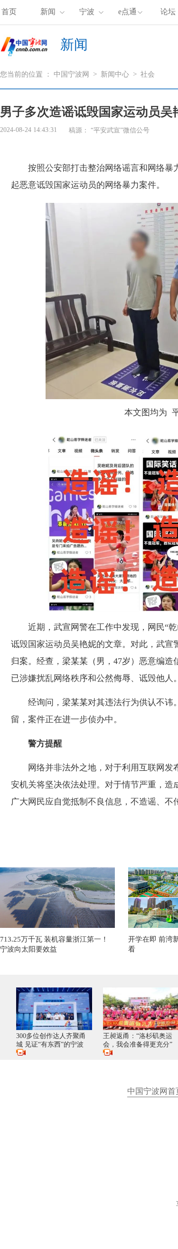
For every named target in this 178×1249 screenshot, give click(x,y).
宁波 (86, 12)
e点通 (127, 12)
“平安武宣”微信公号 (120, 130)
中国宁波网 (71, 74)
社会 (148, 74)
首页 (9, 12)
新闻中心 (115, 74)
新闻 (48, 12)
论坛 (168, 12)
